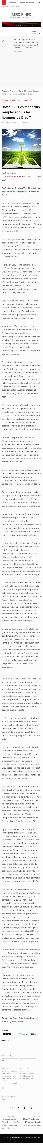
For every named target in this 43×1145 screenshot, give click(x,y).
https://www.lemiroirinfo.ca (14, 176)
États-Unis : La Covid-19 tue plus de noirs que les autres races (32, 1122)
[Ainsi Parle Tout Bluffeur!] (10, 1091)
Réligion (33, 100)
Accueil (5, 91)
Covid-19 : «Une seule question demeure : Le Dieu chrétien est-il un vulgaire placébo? (27, 1073)
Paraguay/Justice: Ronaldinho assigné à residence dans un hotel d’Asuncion (10, 1123)
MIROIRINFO (21, 14)
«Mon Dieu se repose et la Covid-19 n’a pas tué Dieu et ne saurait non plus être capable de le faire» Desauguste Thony (10, 1076)
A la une (13, 91)
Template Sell (7, 1139)
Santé (4, 103)
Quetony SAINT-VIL (10, 122)
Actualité (13, 100)
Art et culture (23, 100)
